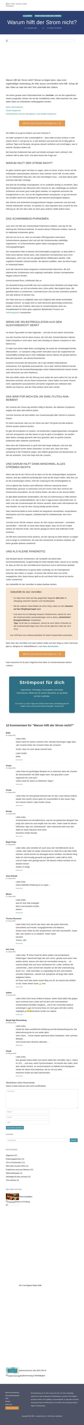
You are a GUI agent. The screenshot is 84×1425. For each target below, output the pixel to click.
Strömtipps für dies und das (16, 1177)
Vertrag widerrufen (12, 1408)
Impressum (8, 1404)
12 (43, 28)
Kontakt (7, 1401)
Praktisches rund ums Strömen (48, 16)
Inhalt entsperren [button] (13, 110)
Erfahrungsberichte (13, 1159)
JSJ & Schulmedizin (14, 1162)
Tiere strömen (11, 1180)
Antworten (19, 759)
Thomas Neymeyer (14, 918)
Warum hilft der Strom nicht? (42, 22)
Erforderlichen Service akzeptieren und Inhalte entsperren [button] (31, 114)
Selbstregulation (13, 313)
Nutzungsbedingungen (12, 1395)
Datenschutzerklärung (12, 1392)
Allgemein (27, 16)
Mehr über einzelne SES (15, 1166)
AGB (6, 1398)
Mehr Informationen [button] (14, 107)
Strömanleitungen (13, 1173)
